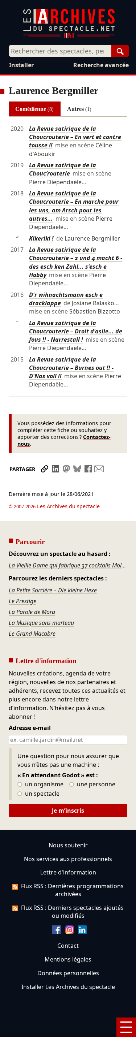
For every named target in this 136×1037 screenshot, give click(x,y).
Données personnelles (68, 973)
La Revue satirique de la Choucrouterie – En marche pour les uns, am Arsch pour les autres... (74, 205)
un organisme (43, 784)
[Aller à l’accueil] (69, 36)
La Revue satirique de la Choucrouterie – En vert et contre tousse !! (75, 137)
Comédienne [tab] (34, 109)
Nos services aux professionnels (68, 859)
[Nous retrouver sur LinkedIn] (82, 932)
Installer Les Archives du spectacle (68, 987)
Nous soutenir (68, 845)
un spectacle (41, 794)
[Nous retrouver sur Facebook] (56, 932)
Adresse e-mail (30, 728)
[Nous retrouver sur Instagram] (69, 932)
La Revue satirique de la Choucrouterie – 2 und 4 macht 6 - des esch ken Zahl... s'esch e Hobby (75, 262)
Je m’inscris (68, 811)
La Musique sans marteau (41, 623)
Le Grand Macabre (32, 634)
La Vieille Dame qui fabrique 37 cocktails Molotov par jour (68, 565)
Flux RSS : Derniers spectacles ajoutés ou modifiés (72, 912)
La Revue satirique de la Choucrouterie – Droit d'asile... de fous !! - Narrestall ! (75, 331)
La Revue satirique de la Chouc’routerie (62, 169)
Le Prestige (22, 601)
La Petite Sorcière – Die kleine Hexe (53, 590)
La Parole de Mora (32, 612)
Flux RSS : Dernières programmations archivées (72, 890)
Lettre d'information (68, 872)
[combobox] (60, 51)
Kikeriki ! (41, 238)
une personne (95, 784)
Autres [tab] (79, 109)
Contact (68, 946)
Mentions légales (68, 959)
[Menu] (126, 1027)
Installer (21, 65)
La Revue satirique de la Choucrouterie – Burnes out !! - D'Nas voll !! (71, 367)
